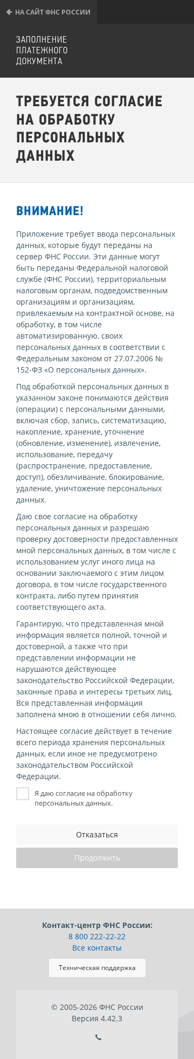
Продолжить (97, 857)
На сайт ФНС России (53, 12)
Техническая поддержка (97, 967)
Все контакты (97, 948)
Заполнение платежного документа (42, 50)
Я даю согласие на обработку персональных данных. (83, 798)
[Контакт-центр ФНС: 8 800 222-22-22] (99, 1037)
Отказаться (97, 834)
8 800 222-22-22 (97, 936)
